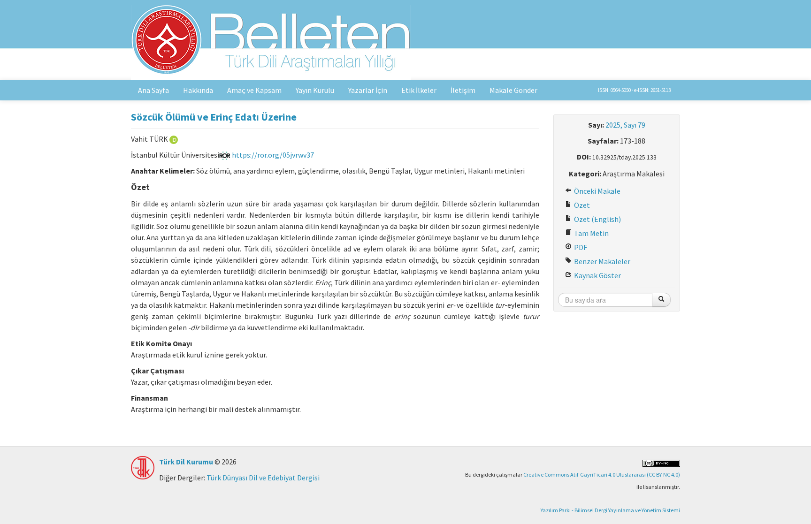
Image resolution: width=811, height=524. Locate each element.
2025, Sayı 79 (625, 124)
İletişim (463, 90)
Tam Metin (591, 233)
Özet (581, 205)
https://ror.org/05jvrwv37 (272, 154)
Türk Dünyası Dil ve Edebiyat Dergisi (263, 477)
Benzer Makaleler (601, 261)
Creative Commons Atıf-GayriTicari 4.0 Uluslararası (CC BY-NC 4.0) (601, 474)
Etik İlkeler (418, 90)
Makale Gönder (513, 90)
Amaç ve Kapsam (254, 90)
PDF (580, 247)
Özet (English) (597, 219)
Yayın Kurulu (315, 90)
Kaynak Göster (597, 275)
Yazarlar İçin (367, 90)
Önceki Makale (596, 191)
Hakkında (198, 90)
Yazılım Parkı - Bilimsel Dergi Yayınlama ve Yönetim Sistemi (610, 510)
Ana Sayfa (153, 90)
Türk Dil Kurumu (186, 461)
